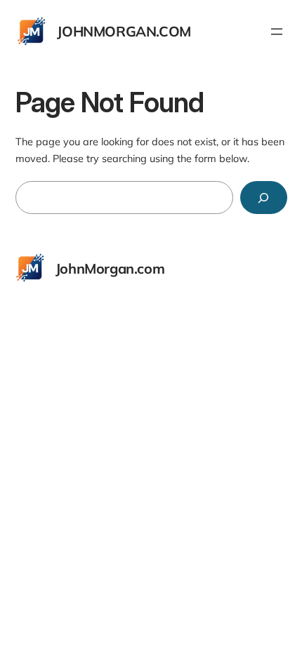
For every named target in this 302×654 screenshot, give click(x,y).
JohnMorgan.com (123, 31)
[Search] (263, 197)
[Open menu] (276, 31)
